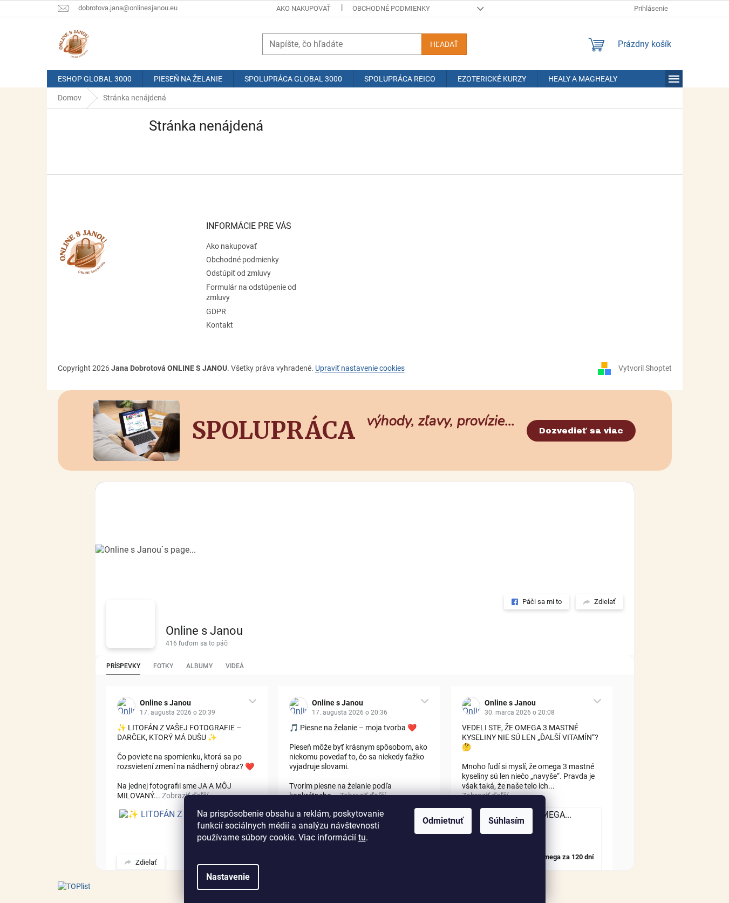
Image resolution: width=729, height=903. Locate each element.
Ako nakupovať (303, 8)
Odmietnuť (443, 821)
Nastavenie (228, 877)
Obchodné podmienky (391, 8)
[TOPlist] (74, 886)
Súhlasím (506, 821)
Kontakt (219, 325)
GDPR (216, 311)
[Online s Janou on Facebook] (130, 624)
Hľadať (444, 44)
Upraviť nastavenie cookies (360, 368)
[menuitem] (94, 78)
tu (362, 837)
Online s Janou (204, 630)
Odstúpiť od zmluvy (238, 273)
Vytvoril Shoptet (645, 367)
